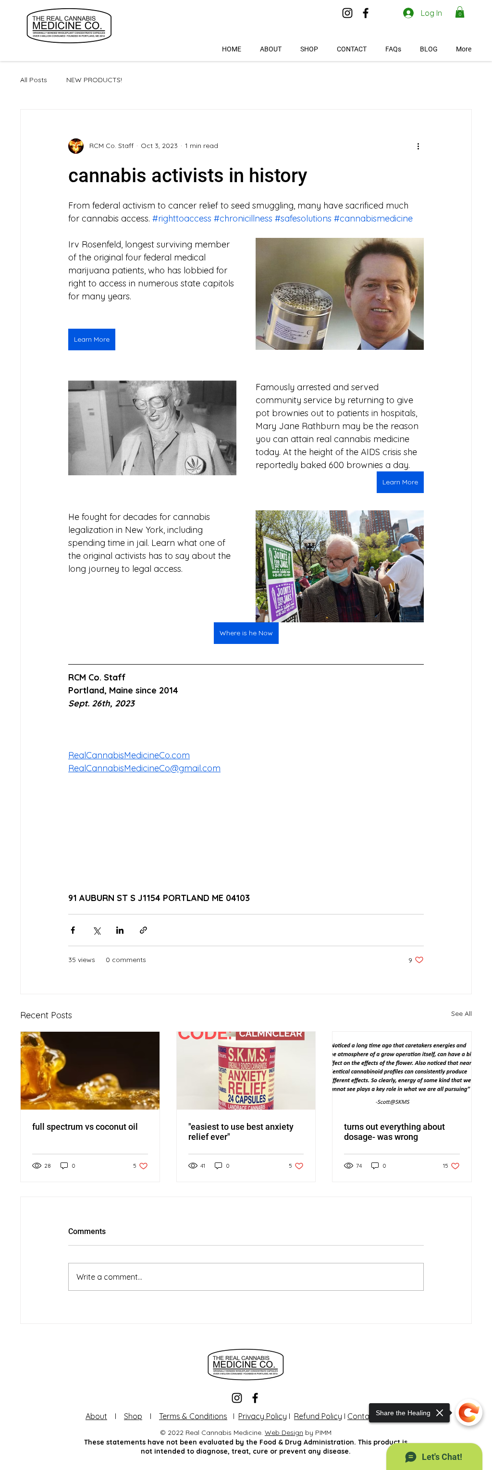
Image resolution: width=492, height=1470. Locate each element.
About (96, 1416)
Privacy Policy (262, 1416)
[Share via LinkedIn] (119, 930)
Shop (133, 1416)
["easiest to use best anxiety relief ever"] (246, 1071)
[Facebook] (365, 13)
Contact (362, 1416)
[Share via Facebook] (72, 930)
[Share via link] (143, 930)
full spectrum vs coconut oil (85, 1127)
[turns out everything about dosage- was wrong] (401, 1071)
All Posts (33, 79)
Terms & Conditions (193, 1416)
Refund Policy (318, 1416)
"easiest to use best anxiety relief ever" (241, 1132)
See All (461, 1013)
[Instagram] (347, 13)
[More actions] (418, 146)
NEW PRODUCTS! (94, 79)
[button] (460, 12)
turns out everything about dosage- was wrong (394, 1132)
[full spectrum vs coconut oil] (90, 1071)
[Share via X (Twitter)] (96, 930)
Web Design (284, 1432)
